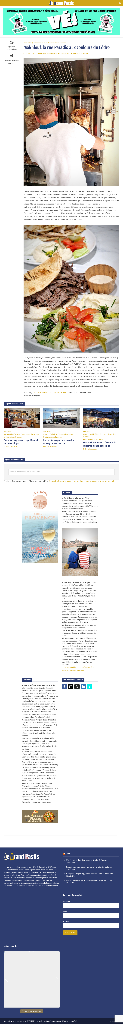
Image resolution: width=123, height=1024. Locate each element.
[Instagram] (70, 686)
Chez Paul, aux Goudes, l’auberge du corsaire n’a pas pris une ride (99, 444)
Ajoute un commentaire (12, 47)
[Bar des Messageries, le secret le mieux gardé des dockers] (61, 417)
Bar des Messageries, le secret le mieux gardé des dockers (58, 442)
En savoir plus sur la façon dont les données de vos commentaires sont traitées (83, 481)
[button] (31, 1005)
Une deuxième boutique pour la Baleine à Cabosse (87, 860)
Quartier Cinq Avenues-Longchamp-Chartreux (21, 434)
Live (68, 853)
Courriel (67, 921)
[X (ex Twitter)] (77, 686)
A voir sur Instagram (33, 1011)
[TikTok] (89, 686)
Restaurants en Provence (57, 43)
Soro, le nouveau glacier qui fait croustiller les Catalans (89, 867)
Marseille (27, 43)
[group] (32, 979)
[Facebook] (64, 686)
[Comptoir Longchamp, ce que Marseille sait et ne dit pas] (22, 417)
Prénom (67, 901)
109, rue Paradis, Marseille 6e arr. (50, 393)
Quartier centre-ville (39, 43)
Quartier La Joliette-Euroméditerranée (57, 434)
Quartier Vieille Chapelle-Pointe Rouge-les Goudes (99, 435)
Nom (65, 911)
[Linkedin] (83, 686)
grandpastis (64, 53)
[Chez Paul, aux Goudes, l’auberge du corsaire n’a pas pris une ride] (101, 417)
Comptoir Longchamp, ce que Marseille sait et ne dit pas (21, 442)
